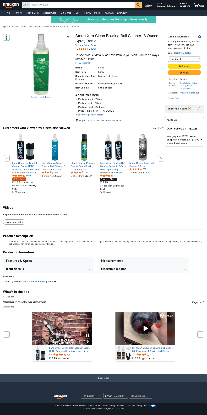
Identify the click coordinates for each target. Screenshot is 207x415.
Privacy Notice (79, 406)
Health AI (17, 12)
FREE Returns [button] (83, 63)
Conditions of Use (63, 406)
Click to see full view (41, 97)
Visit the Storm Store (85, 45)
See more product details (90, 114)
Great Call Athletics (188, 83)
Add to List (172, 120)
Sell (77, 12)
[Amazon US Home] (60, 397)
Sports (24, 27)
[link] (25, 167)
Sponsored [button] (7, 307)
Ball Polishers (73, 27)
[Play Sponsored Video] (145, 328)
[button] (6, 13)
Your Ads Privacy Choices (139, 406)
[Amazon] (11, 5)
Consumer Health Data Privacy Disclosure (106, 406)
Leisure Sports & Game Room (42, 27)
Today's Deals (32, 12)
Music (97, 12)
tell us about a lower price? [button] (38, 281)
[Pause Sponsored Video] (88, 336)
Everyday (122, 12)
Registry (87, 12)
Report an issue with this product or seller (100, 120)
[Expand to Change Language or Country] (100, 396)
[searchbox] (82, 5)
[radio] (6, 37)
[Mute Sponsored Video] (88, 342)
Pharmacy (109, 12)
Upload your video (14, 222)
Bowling (61, 27)
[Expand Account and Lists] (176, 6)
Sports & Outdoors (11, 27)
